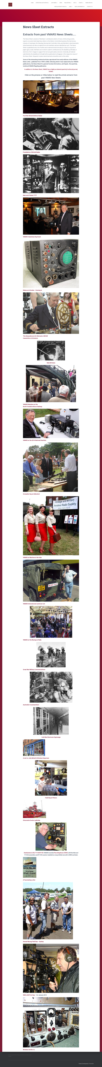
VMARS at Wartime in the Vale (32, 557)
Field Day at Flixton (51, 798)
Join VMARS (54, 2)
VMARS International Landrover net (34, 604)
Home (32, 2)
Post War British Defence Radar (32, 115)
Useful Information (79, 6)
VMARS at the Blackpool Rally (32, 640)
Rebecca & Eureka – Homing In (32, 290)
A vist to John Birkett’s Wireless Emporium (36, 758)
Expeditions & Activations (42, 2)
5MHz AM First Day (29, 995)
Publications (67, 2)
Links (70, 6)
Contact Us (89, 6)
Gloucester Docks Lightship (31, 820)
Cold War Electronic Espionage (51, 737)
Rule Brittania (51, 363)
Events (80, 2)
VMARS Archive (88, 2)
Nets (75, 2)
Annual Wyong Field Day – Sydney (33, 941)
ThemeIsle (91, 1063)
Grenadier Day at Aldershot (31, 494)
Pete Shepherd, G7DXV (61, 853)
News (61, 2)
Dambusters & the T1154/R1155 (34, 853)
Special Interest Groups (60, 6)
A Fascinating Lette (29, 880)
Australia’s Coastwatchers (31, 705)
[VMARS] (10, 4)
